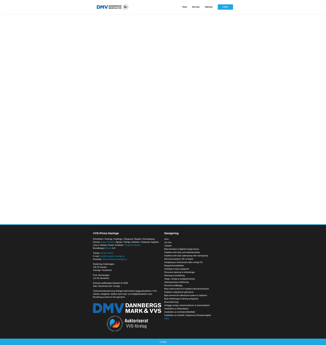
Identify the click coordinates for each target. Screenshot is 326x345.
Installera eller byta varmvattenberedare (182, 252)
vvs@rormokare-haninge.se (112, 256)
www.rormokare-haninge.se (114, 259)
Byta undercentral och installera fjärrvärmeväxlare (186, 289)
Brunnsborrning (171, 302)
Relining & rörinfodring (174, 275)
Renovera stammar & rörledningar (179, 272)
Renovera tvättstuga (173, 285)
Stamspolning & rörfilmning (176, 282)
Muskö (137, 245)
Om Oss (196, 7)
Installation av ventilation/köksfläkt (179, 312)
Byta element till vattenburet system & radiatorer (185, 295)
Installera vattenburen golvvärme (179, 292)
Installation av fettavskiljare (176, 309)
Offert (166, 318)
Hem (184, 7)
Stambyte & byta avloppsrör (176, 269)
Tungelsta (128, 245)
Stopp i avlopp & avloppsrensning (179, 279)
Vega (103, 242)
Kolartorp (110, 242)
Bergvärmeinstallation (174, 266)
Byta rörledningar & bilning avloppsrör (181, 299)
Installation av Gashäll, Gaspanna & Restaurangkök (187, 315)
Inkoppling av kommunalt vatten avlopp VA (183, 262)
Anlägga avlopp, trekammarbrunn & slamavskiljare (187, 305)
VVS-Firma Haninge (106, 233)
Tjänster (209, 7)
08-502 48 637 (107, 253)
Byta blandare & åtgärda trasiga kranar (181, 249)
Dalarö (108, 248)
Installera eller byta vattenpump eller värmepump (186, 256)
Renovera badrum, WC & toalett (178, 259)
